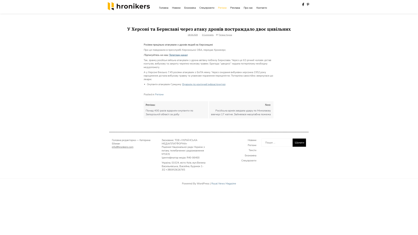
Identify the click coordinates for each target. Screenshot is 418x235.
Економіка (190, 7)
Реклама (235, 7)
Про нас (248, 7)
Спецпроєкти (206, 7)
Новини (176, 7)
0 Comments (208, 35)
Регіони (222, 7)
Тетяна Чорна (225, 35)
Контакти (261, 7)
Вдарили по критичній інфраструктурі (203, 84)
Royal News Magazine (223, 183)
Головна (163, 7)
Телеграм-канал (178, 55)
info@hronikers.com (122, 147)
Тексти (252, 150)
